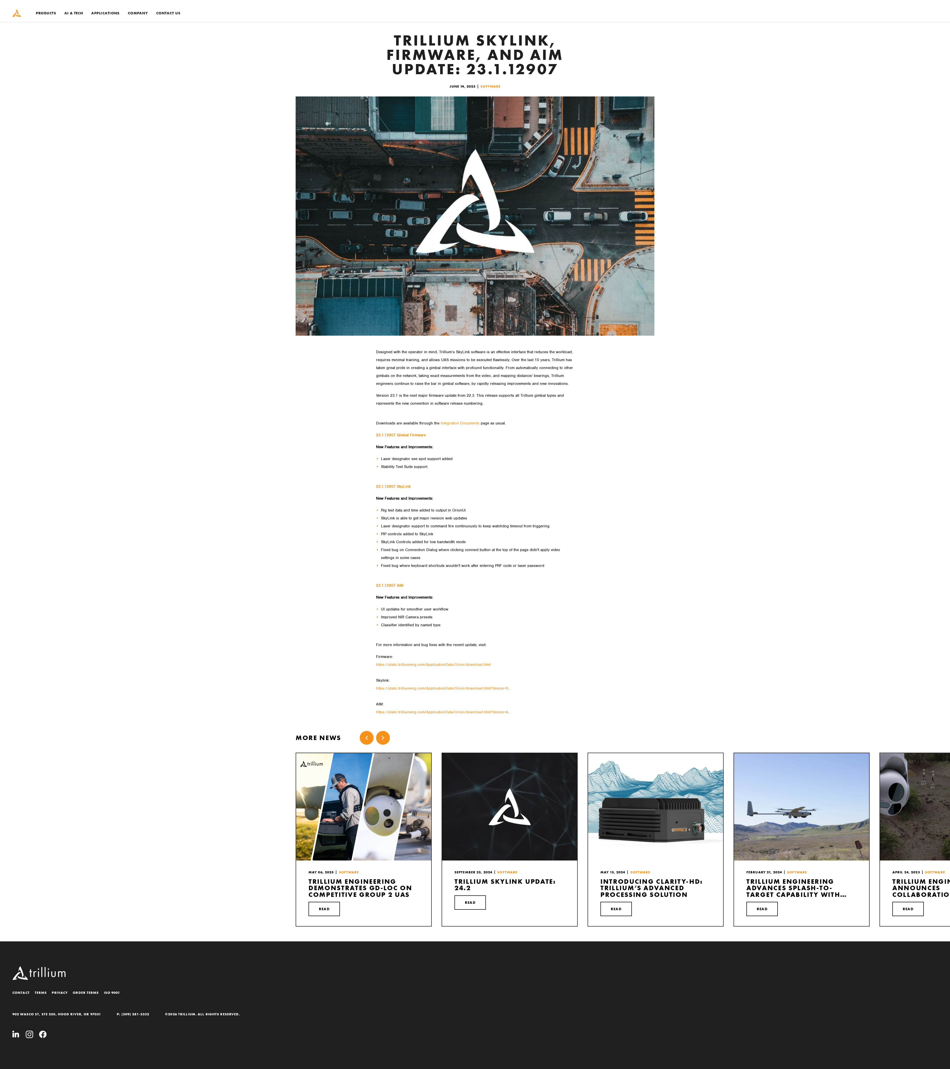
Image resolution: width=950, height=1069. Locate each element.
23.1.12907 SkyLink (393, 486)
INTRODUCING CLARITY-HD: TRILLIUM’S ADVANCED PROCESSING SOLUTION (651, 888)
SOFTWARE (490, 86)
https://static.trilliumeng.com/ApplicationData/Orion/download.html (433, 664)
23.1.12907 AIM (390, 585)
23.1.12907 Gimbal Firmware (401, 435)
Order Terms (86, 992)
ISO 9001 (112, 992)
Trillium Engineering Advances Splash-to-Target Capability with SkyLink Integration (793, 888)
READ (324, 908)
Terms (41, 992)
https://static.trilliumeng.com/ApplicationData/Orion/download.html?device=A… (443, 712)
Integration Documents (460, 423)
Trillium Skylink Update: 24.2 (505, 884)
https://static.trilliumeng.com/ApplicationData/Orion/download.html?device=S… (443, 688)
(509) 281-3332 (135, 1014)
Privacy (60, 992)
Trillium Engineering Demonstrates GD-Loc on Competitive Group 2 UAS (360, 888)
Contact (21, 992)
